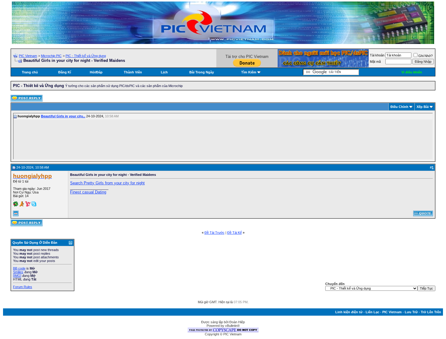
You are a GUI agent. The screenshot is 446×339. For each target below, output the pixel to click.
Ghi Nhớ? (425, 56)
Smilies (18, 272)
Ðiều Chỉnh (399, 107)
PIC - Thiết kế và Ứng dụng (86, 56)
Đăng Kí (64, 72)
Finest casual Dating (88, 192)
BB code (19, 268)
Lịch (164, 72)
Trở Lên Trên (431, 312)
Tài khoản (377, 55)
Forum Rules (22, 287)
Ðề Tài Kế (234, 232)
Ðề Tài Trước (214, 232)
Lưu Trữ (411, 312)
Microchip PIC (51, 56)
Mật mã (375, 61)
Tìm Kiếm (248, 72)
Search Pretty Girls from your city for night (107, 183)
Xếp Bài (423, 107)
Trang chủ (30, 72)
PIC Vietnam (28, 56)
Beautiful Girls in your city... (63, 116)
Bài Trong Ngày (201, 72)
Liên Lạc (372, 312)
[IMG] (17, 275)
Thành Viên (133, 72)
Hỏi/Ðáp (96, 72)
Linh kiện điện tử (349, 312)
